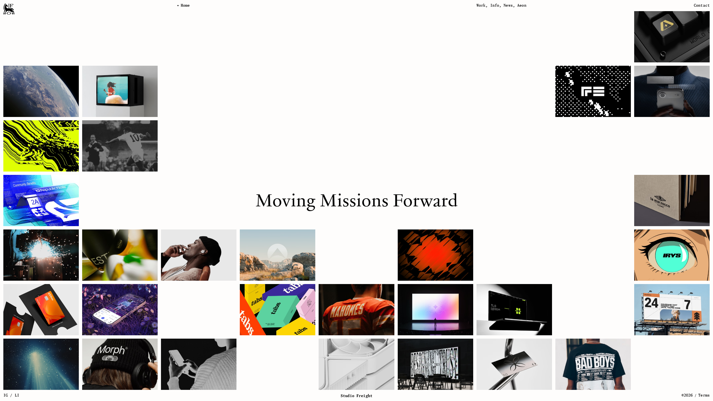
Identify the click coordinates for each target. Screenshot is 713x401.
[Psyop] (120, 91)
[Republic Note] (41, 200)
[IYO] (198, 255)
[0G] (435, 309)
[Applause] (198, 364)
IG (5, 395)
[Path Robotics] (41, 255)
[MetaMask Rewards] (120, 309)
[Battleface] (672, 309)
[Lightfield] (672, 91)
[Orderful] (435, 255)
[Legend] (277, 255)
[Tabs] (277, 309)
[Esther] (120, 255)
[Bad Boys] (593, 364)
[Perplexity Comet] (41, 364)
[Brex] (41, 309)
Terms (704, 395)
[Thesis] (41, 146)
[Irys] (672, 255)
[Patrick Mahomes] (356, 309)
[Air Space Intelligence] (41, 91)
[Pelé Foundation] (120, 146)
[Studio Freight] (435, 364)
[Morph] (120, 364)
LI (17, 395)
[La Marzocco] (672, 200)
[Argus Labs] (672, 36)
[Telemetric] (514, 364)
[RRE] (593, 91)
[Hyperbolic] (356, 364)
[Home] (8, 8)
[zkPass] (514, 309)
